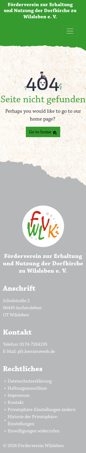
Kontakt (16, 402)
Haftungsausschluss (27, 388)
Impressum (19, 395)
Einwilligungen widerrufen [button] (33, 431)
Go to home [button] (40, 132)
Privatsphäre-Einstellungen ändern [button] (41, 409)
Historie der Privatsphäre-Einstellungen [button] (33, 420)
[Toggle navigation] (70, 31)
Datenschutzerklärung (30, 381)
